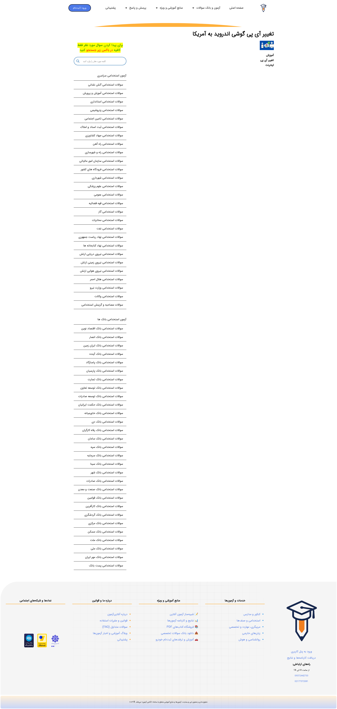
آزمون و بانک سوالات (208, 8)
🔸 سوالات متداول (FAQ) (117, 627)
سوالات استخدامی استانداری (106, 101)
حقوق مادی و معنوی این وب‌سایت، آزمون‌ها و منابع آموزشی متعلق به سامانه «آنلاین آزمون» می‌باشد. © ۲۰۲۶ (168, 702)
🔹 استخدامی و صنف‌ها (251, 620)
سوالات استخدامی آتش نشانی (105, 85)
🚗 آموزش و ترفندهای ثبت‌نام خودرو (177, 639)
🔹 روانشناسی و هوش (252, 639)
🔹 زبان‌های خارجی (253, 633)
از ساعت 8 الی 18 (301, 670)
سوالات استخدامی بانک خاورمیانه (103, 413)
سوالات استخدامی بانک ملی (107, 548)
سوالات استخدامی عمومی (108, 194)
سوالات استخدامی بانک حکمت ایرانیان (100, 405)
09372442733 (301, 675)
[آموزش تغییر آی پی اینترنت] (267, 45)
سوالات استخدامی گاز (110, 212)
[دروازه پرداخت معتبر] (42, 646)
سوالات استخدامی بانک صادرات (104, 481)
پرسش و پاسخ (137, 8)
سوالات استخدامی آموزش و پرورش (103, 93)
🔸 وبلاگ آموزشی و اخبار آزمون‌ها (112, 633)
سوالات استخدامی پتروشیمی (106, 110)
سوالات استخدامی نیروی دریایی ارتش (101, 254)
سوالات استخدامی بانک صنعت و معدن (100, 489)
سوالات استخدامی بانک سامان (105, 438)
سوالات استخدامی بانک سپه (107, 447)
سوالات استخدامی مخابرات (107, 220)
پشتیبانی (110, 8)
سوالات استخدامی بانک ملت (106, 540)
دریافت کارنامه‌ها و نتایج (301, 658)
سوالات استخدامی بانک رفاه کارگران (102, 430)
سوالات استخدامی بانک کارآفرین (104, 506)
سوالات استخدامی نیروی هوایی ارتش (101, 271)
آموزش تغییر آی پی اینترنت (267, 60)
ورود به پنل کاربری (301, 651)
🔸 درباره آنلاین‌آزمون (119, 614)
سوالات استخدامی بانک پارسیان (104, 371)
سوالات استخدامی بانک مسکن (105, 532)
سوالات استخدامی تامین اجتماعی (104, 118)
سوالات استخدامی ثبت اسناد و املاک (101, 127)
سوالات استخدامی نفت (110, 228)
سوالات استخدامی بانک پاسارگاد (104, 362)
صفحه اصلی (236, 8)
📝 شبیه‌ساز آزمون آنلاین (184, 614)
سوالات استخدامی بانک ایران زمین (103, 345)
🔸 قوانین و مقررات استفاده (116, 620)
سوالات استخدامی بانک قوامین (105, 498)
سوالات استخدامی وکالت (108, 296)
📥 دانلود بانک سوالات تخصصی (179, 633)
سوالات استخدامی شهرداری (107, 178)
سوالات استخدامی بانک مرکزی (105, 523)
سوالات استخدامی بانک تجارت (105, 379)
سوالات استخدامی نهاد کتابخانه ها (103, 245)
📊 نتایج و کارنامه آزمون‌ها (182, 620)
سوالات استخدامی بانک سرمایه (105, 455)
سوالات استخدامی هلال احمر (106, 279)
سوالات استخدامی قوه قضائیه (106, 203)
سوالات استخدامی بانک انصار (106, 337)
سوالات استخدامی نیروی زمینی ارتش (102, 262)
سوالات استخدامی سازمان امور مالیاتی (101, 161)
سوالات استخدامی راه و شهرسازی (104, 152)
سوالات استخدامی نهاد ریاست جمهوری (100, 237)
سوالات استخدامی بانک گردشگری (103, 515)
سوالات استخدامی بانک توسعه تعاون (101, 388)
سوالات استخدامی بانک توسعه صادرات (100, 396)
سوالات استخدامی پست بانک (106, 565)
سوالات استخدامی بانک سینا (106, 464)
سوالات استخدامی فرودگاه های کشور (102, 169)
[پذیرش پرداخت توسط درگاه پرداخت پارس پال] (29, 646)
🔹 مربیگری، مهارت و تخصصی (247, 627)
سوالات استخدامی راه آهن (108, 144)
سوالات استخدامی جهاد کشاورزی (104, 135)
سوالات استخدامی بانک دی (107, 422)
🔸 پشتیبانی (124, 639)
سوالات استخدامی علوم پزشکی (105, 186)
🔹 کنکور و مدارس (254, 614)
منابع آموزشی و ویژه (171, 8)
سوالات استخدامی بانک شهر (107, 472)
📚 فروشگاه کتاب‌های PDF (182, 627)
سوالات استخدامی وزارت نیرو (106, 288)
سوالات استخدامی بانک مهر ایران (104, 557)
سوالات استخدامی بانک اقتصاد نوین (102, 328)
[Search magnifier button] (77, 61)
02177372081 (301, 681)
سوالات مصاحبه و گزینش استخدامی (102, 305)
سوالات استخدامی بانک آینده (106, 354)
